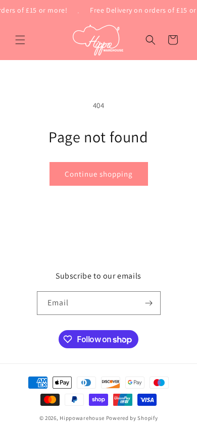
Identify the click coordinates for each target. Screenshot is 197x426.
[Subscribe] (149, 303)
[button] (20, 40)
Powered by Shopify (132, 417)
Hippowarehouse (82, 417)
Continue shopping (99, 174)
